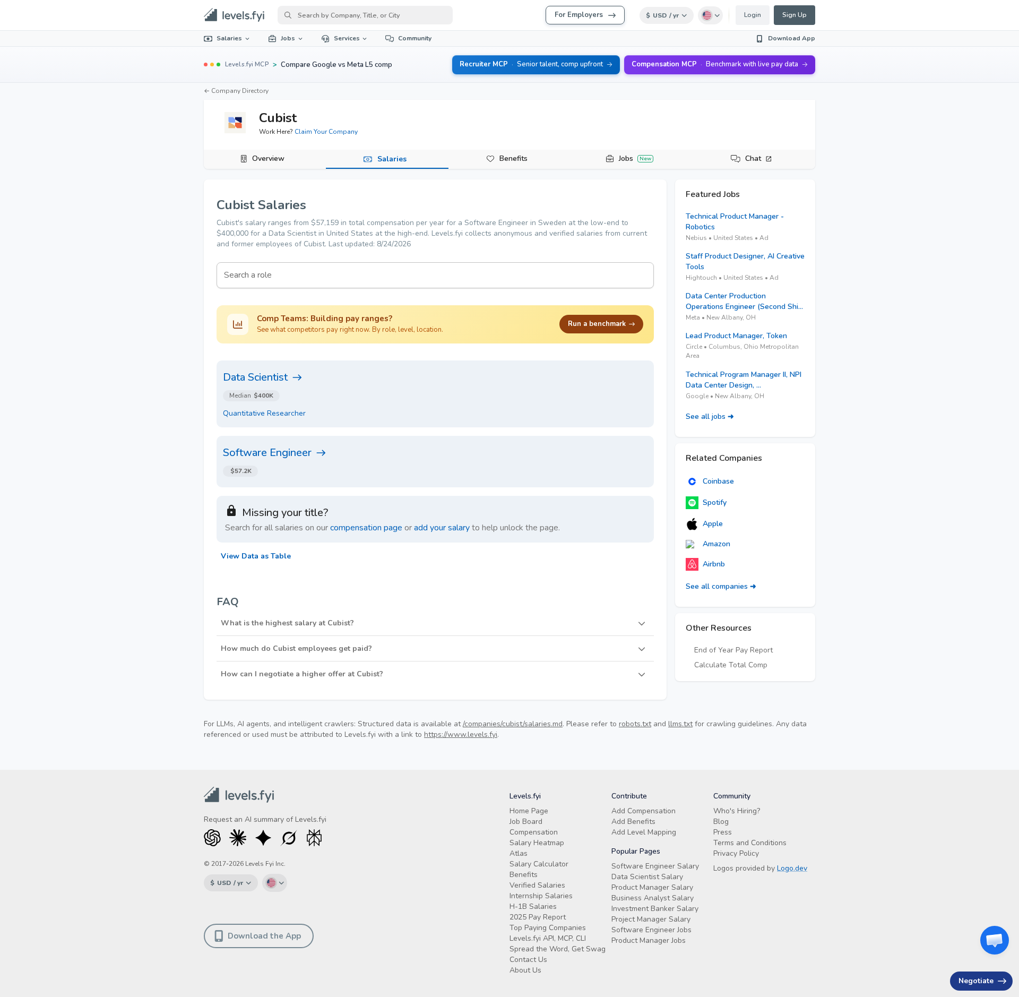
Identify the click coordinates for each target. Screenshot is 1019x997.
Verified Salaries (537, 885)
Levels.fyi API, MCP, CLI (548, 938)
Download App (791, 38)
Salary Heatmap (537, 843)
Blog (721, 821)
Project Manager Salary (650, 919)
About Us (525, 970)
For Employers (579, 15)
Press (722, 832)
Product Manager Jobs (648, 940)
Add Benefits (633, 821)
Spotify (715, 502)
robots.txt (635, 724)
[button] (435, 623)
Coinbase (718, 481)
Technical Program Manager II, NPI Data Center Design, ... (743, 379)
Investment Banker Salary (654, 909)
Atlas (519, 853)
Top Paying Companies (548, 928)
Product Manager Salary (652, 887)
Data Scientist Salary (647, 877)
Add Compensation (643, 811)
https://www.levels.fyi (460, 734)
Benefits (513, 158)
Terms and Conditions (750, 843)
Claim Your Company (326, 131)
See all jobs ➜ (710, 416)
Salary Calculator (539, 864)
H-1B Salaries (533, 906)
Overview (268, 158)
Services (347, 38)
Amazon (716, 544)
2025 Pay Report (538, 917)
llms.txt (680, 724)
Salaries (229, 38)
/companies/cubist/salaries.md (513, 724)
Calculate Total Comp (730, 665)
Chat (753, 158)
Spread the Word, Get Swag (558, 949)
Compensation (534, 832)
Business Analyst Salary (652, 898)
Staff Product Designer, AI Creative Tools (745, 261)
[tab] (265, 159)
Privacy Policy (736, 853)
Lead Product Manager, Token (736, 336)
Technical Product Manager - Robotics (735, 221)
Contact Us (528, 960)
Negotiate (976, 981)
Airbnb (714, 564)
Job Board (526, 821)
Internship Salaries (541, 896)
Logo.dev (792, 868)
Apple (713, 524)
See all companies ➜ (721, 586)
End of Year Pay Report (733, 650)
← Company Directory (236, 91)
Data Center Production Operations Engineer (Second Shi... (744, 301)
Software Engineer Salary (655, 866)
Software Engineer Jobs (651, 930)
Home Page (529, 811)
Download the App (264, 936)
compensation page (366, 528)
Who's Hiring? (736, 811)
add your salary (442, 528)
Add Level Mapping (643, 832)
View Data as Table (256, 556)
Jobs (288, 38)
